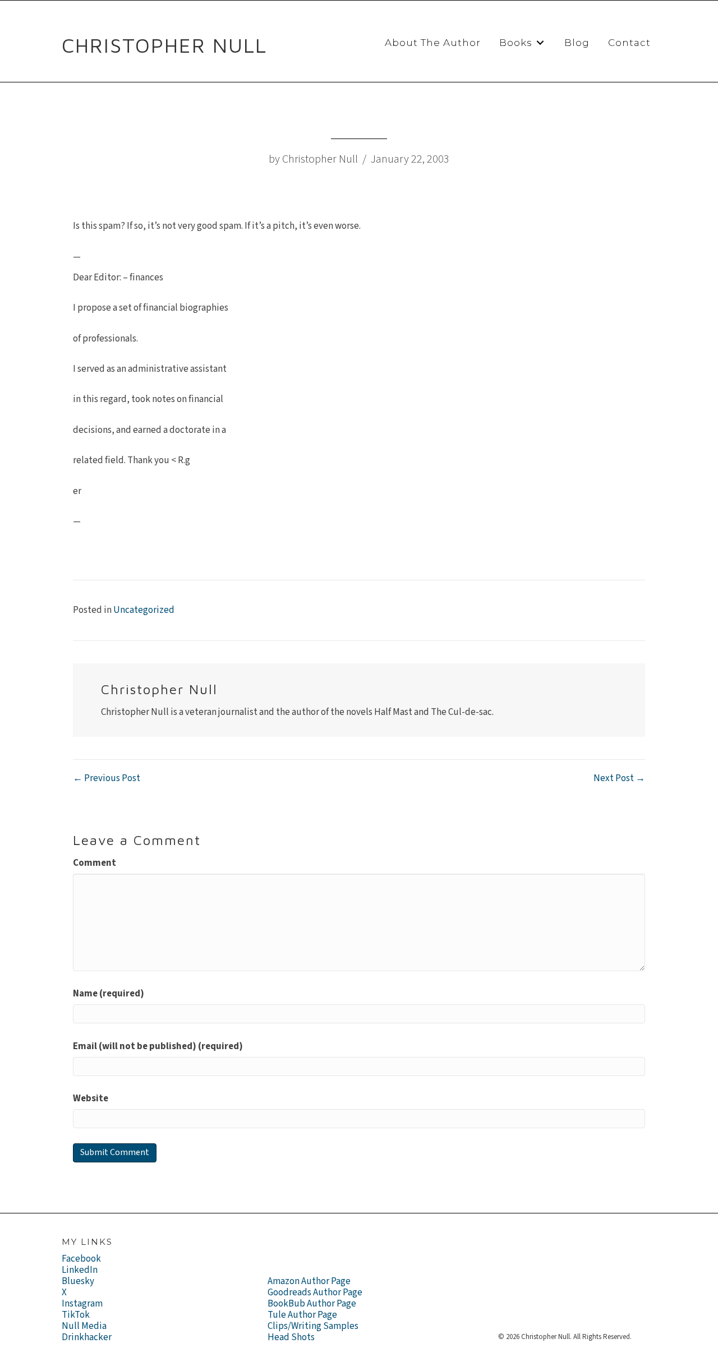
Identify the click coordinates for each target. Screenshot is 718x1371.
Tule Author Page (302, 1315)
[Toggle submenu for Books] (540, 42)
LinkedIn (80, 1270)
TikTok (76, 1315)
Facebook (81, 1259)
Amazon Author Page (309, 1281)
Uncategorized (143, 610)
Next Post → (619, 778)
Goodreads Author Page (315, 1292)
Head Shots (291, 1337)
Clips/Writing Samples (313, 1326)
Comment (94, 863)
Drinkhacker (87, 1337)
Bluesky (78, 1281)
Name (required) (108, 993)
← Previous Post (106, 778)
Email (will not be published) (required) (158, 1046)
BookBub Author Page (312, 1303)
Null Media (84, 1326)
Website (90, 1098)
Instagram (82, 1303)
